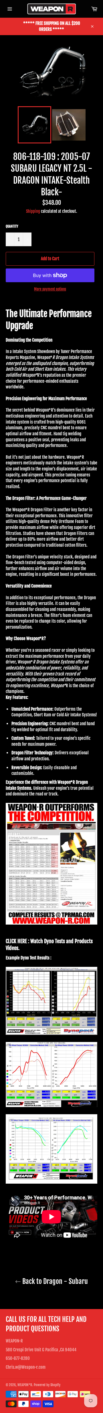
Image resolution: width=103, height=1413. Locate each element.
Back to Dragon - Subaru (54, 1281)
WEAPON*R (24, 1385)
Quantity (12, 226)
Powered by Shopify (47, 1385)
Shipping (33, 211)
